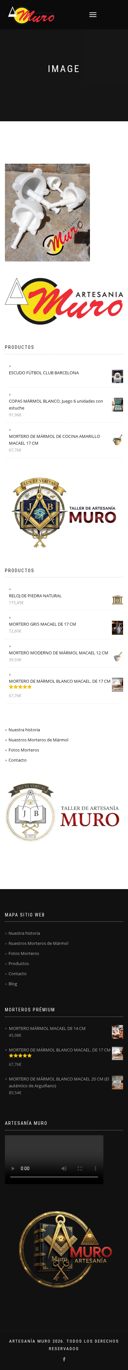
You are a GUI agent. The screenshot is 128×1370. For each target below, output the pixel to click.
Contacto (18, 760)
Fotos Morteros (24, 750)
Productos (19, 963)
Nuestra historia (24, 730)
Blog (13, 984)
